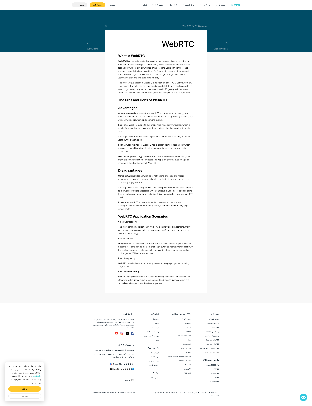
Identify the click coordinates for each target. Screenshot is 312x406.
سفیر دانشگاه (154, 378)
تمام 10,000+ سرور (212, 365)
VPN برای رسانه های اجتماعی (209, 348)
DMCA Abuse (170, 392)
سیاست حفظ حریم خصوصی (209, 392)
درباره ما (156, 319)
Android (188, 332)
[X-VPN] (235, 5)
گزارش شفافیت (153, 352)
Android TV (187, 369)
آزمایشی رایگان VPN (212, 332)
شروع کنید (97, 5)
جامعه (157, 323)
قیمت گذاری (220, 5)
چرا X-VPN (206, 5)
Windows (188, 323)
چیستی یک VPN (214, 319)
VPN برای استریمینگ (212, 340)
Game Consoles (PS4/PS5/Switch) (179, 356)
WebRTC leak (221, 48)
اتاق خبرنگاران (154, 365)
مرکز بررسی (128, 357)
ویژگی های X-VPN (213, 323)
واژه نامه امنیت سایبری (151, 336)
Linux (189, 340)
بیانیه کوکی (37, 376)
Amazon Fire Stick (185, 361)
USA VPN (216, 369)
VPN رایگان (172, 5)
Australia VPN (214, 382)
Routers (188, 352)
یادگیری (144, 5)
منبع (157, 340)
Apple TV (188, 365)
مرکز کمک (155, 327)
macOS (188, 327)
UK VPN (216, 377)
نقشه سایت (215, 395)
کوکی (180, 392)
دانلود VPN (159, 5)
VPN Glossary (200, 26)
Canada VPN (215, 373)
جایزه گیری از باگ (156, 392)
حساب (112, 5)
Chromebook (187, 344)
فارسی (81, 5)
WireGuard (92, 48)
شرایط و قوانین (191, 392)
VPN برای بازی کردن (212, 344)
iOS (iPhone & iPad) (184, 336)
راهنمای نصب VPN (153, 332)
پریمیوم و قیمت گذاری (212, 336)
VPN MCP (187, 373)
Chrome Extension (185, 348)
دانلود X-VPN (186, 319)
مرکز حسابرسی (153, 361)
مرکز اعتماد (190, 5)
